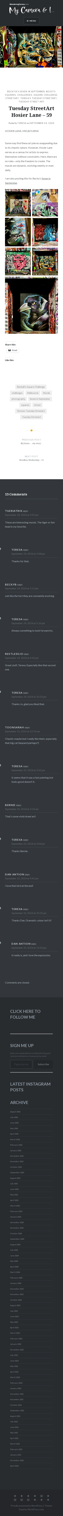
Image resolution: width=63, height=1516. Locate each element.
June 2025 (14, 1189)
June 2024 (14, 1256)
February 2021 (16, 1449)
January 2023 (15, 1344)
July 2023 (14, 1311)
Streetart (12, 98)
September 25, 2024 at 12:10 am (22, 731)
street (37, 405)
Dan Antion (14, 874)
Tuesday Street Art (31, 101)
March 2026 (15, 1139)
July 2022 (14, 1355)
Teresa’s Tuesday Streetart (38, 98)
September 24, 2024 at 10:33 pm (28, 696)
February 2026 (16, 1145)
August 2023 (15, 1305)
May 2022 (14, 1366)
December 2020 (17, 1460)
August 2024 (15, 1244)
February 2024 (16, 1278)
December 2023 (17, 1289)
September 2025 (17, 1172)
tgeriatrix (13, 510)
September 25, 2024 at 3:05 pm (28, 770)
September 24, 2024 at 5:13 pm (21, 588)
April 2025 (14, 1200)
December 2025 (17, 1156)
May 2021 (14, 1433)
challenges (24, 95)
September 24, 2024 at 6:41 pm (21, 657)
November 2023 (16, 1294)
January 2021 (15, 1455)
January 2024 (15, 1283)
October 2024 (16, 1233)
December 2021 (17, 1394)
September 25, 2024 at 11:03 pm (28, 947)
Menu (33, 21)
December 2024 (17, 1222)
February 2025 (16, 1211)
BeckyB (11, 584)
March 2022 (15, 1377)
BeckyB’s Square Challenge (31, 386)
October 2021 (16, 1405)
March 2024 (15, 1272)
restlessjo (14, 653)
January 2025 (15, 1217)
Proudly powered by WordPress (27, 1505)
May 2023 (14, 1322)
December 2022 (17, 1350)
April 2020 (14, 1466)
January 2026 (15, 1150)
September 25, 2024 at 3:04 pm (28, 843)
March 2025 (15, 1206)
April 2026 (14, 1134)
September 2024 (17, 1239)
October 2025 (16, 1167)
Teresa (21, 123)
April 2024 (14, 1267)
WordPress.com (35, 1509)
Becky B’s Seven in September (26, 91)
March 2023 (15, 1333)
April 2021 (14, 1438)
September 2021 (17, 1410)
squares (25, 405)
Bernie (10, 804)
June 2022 (14, 1361)
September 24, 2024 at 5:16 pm (28, 623)
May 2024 (14, 1261)
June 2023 (14, 1316)
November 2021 (16, 1399)
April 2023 (14, 1327)
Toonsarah (14, 727)
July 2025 (14, 1183)
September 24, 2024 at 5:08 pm (28, 553)
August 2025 (15, 1178)
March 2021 (15, 1444)
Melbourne (32, 393)
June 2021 (14, 1427)
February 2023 (16, 1339)
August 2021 (15, 1416)
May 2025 (14, 1195)
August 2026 (15, 1112)
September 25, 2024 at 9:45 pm (21, 878)
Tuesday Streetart (31, 417)
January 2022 (15, 1388)
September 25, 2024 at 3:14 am (21, 809)
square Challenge (45, 95)
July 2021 (14, 1422)
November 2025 (16, 1161)
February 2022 (16, 1383)
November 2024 (16, 1228)
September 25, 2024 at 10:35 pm (28, 913)
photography (18, 399)
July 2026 (14, 1117)
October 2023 (16, 1300)
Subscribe (43, 1064)
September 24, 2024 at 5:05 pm (21, 514)
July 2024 (14, 1250)
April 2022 (14, 1372)
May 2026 (14, 1128)
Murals (46, 393)
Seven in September (40, 399)
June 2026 (14, 1123)
